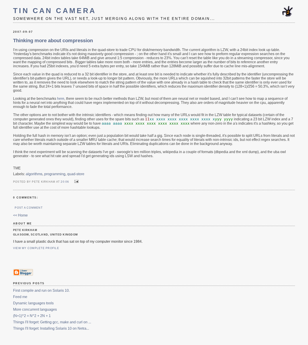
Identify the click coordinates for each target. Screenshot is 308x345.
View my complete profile (36, 248)
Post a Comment (28, 207)
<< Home (20, 215)
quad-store (75, 174)
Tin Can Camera (54, 11)
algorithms (34, 174)
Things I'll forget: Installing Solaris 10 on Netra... (51, 328)
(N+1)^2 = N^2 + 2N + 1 (32, 316)
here (60, 98)
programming (54, 174)
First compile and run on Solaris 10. (41, 290)
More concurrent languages (35, 309)
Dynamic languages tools (33, 303)
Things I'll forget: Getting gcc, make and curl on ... (52, 322)
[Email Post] (75, 181)
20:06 (65, 181)
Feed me (20, 297)
